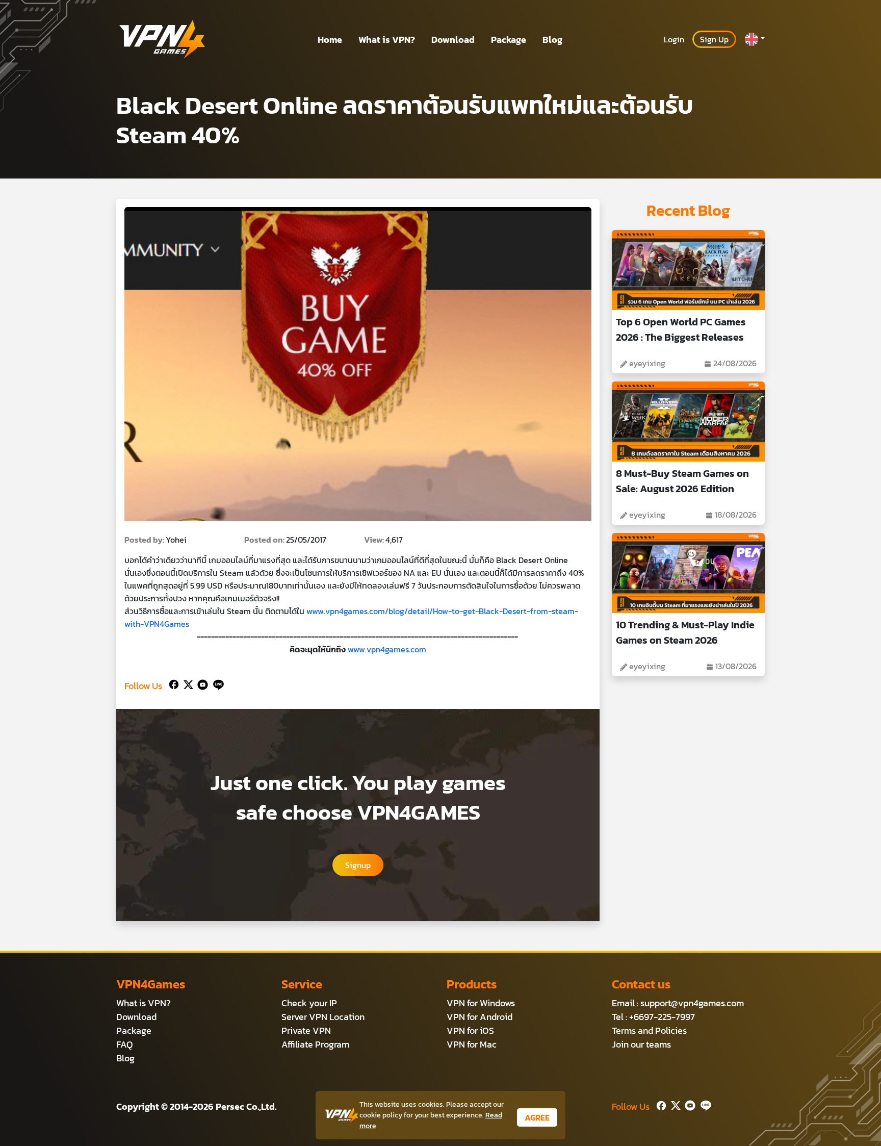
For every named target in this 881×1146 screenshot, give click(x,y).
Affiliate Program (315, 1044)
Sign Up (714, 39)
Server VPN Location (323, 1017)
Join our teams (641, 1044)
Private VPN (306, 1030)
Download (453, 39)
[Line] (216, 684)
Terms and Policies (649, 1030)
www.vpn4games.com (387, 649)
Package (508, 39)
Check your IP (309, 1003)
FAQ (124, 1044)
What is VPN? (386, 39)
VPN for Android (479, 1017)
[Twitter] (186, 684)
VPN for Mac (472, 1044)
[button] (754, 39)
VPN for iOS (470, 1030)
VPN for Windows (481, 1003)
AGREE (537, 1117)
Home (330, 39)
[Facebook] (172, 684)
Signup (358, 865)
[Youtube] (200, 684)
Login (674, 39)
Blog (552, 39)
